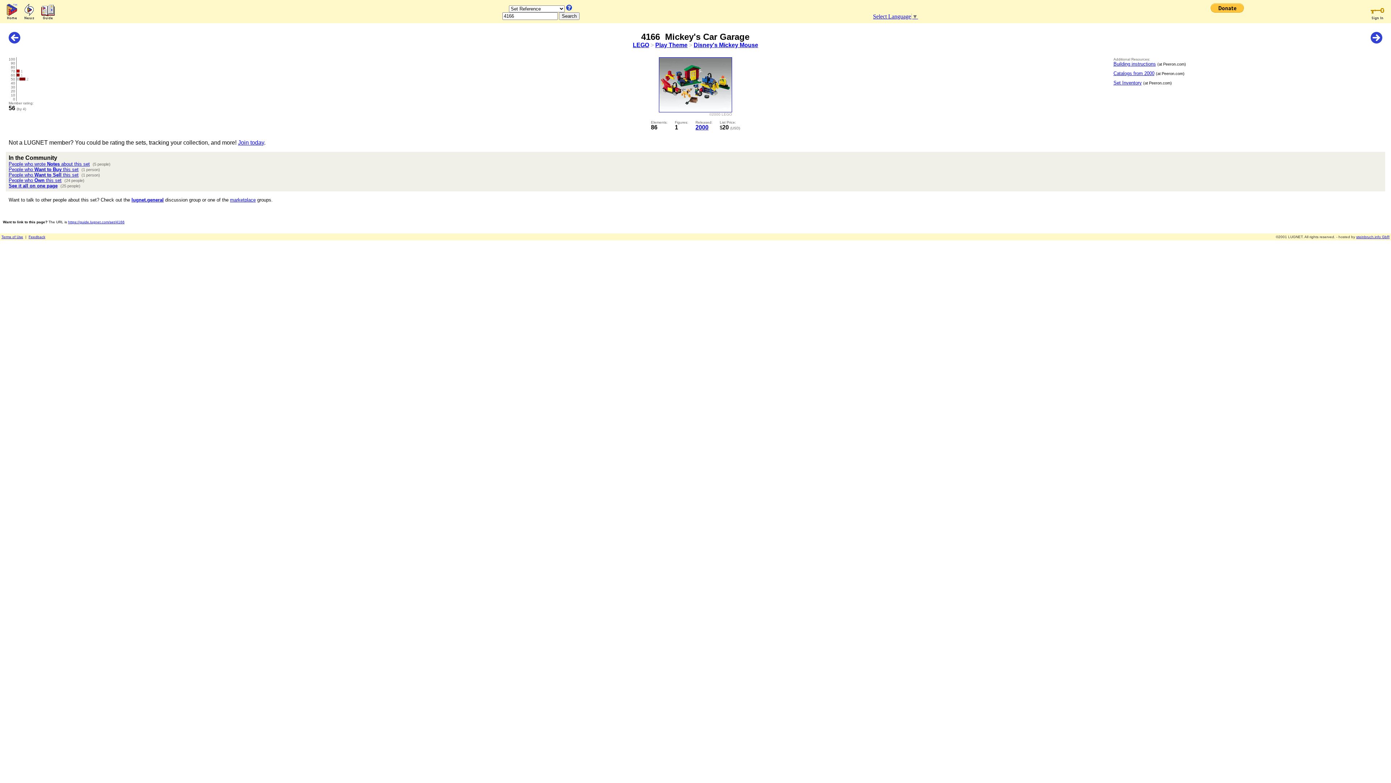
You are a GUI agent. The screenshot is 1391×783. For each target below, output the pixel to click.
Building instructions (1135, 64)
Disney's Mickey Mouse (726, 45)
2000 (702, 127)
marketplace (243, 200)
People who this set (44, 169)
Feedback (37, 237)
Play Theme (671, 45)
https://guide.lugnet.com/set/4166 (96, 222)
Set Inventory (1128, 83)
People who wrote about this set (49, 164)
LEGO (641, 45)
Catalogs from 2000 (1134, 73)
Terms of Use (12, 237)
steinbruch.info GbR (1373, 237)
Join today (251, 143)
